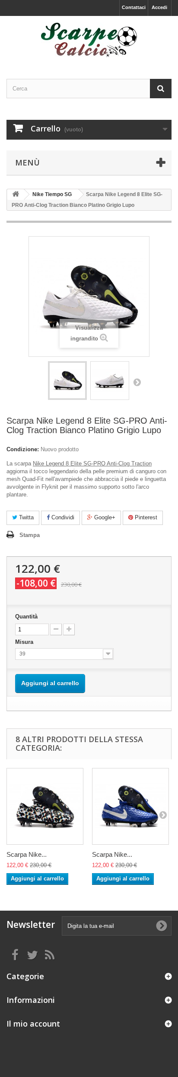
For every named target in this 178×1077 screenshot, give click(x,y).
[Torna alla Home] (15, 194)
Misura (25, 642)
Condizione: (22, 449)
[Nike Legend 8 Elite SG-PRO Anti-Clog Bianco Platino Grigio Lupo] (67, 381)
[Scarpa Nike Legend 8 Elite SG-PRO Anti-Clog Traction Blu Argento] (130, 806)
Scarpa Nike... (26, 854)
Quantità (26, 616)
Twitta (25, 517)
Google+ (103, 517)
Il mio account (33, 1023)
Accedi (159, 7)
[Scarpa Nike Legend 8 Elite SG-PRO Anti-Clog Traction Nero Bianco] (44, 806)
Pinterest (145, 517)
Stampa (29, 535)
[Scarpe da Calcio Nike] (89, 39)
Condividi (62, 517)
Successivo (137, 382)
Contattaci (134, 7)
